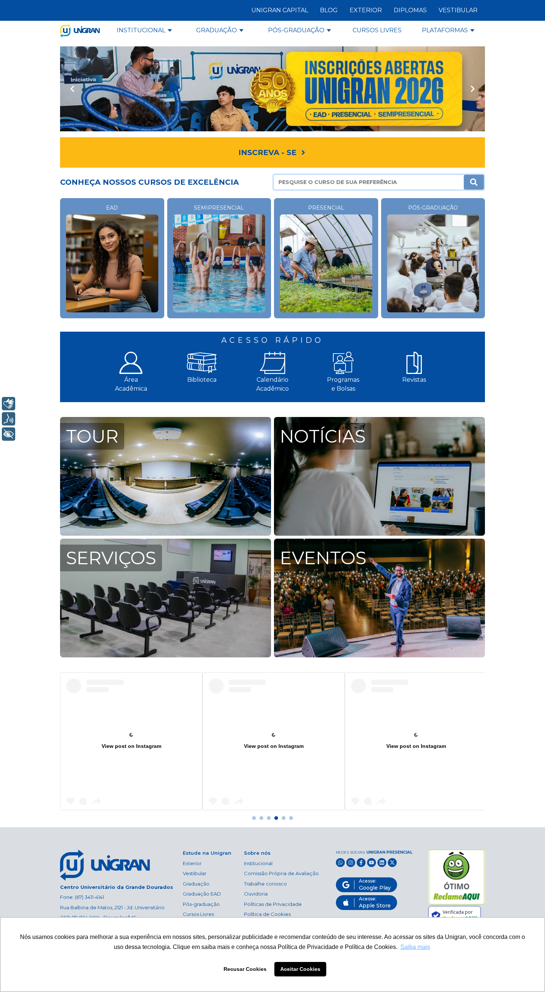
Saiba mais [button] (415, 947)
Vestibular (195, 873)
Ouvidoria (256, 894)
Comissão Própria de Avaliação (281, 873)
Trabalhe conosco (265, 884)
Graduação (196, 884)
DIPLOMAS (410, 10)
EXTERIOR (366, 10)
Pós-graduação (201, 904)
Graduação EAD (202, 894)
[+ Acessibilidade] (8, 434)
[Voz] (8, 419)
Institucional (258, 863)
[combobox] (369, 182)
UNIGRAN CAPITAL (279, 10)
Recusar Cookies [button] (245, 969)
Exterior (192, 863)
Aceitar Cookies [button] (300, 969)
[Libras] (8, 403)
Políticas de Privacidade (273, 904)
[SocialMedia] (340, 862)
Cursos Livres (198, 914)
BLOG (329, 10)
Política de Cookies (267, 914)
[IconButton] (72, 88)
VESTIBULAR (458, 10)
